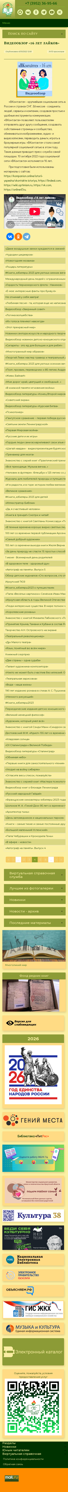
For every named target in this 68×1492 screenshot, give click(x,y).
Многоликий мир (16, 965)
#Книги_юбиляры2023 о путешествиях (29, 587)
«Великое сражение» (18, 490)
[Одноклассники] (18, 236)
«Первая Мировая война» (21, 430)
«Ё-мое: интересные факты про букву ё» (30, 291)
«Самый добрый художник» (22, 539)
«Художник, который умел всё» (24, 721)
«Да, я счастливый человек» (22, 509)
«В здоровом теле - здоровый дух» (27, 563)
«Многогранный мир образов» (24, 351)
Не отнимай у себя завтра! (22, 297)
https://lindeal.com (49, 180)
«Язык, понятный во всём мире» (25, 648)
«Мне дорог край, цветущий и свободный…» (33, 381)
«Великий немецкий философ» (24, 714)
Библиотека (33, 1136)
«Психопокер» (14, 412)
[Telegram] (26, 236)
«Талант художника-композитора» (26, 666)
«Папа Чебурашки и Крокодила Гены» (29, 836)
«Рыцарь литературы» (19, 266)
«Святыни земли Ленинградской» (26, 424)
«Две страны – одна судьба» (23, 660)
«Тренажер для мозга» (19, 454)
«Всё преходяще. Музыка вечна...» (26, 466)
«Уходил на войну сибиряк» (22, 769)
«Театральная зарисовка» (21, 678)
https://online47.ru (15, 189)
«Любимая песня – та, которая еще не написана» (36, 303)
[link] (34, 34)
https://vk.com (42, 185)
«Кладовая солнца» (17, 739)
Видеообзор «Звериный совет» (25, 309)
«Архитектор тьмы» (17, 811)
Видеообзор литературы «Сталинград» (30, 751)
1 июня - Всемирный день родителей (28, 557)
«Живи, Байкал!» (15, 375)
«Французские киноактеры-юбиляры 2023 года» (36, 799)
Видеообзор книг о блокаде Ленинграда (31, 787)
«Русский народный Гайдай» (23, 793)
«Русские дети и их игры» (21, 436)
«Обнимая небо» (15, 757)
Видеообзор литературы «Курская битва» (31, 406)
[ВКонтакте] (10, 236)
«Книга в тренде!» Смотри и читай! (27, 515)
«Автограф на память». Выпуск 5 (25, 569)
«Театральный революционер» (24, 636)
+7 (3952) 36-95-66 (41, 3)
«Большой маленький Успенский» (26, 829)
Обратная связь (13, 1464)
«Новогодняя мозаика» (20, 260)
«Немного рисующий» (19, 696)
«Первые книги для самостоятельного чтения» (35, 763)
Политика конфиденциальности (23, 1458)
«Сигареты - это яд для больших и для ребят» (33, 345)
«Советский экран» (17, 399)
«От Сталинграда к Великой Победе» (28, 745)
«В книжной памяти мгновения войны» (30, 387)
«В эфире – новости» (18, 842)
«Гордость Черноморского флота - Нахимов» (33, 284)
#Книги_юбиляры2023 (19, 702)
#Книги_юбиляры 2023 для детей (26, 496)
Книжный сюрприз (17, 654)
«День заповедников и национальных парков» (34, 817)
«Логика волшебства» (19, 315)
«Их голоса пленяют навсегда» (24, 321)
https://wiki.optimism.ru (18, 185)
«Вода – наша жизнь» (18, 684)
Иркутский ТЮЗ (15, 581)
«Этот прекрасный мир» (20, 327)
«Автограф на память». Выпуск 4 (25, 848)
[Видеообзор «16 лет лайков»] (35, 79)
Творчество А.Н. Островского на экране (31, 630)
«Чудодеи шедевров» (19, 254)
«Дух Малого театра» (18, 642)
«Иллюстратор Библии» (20, 502)
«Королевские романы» (20, 611)
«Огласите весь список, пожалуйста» (28, 775)
